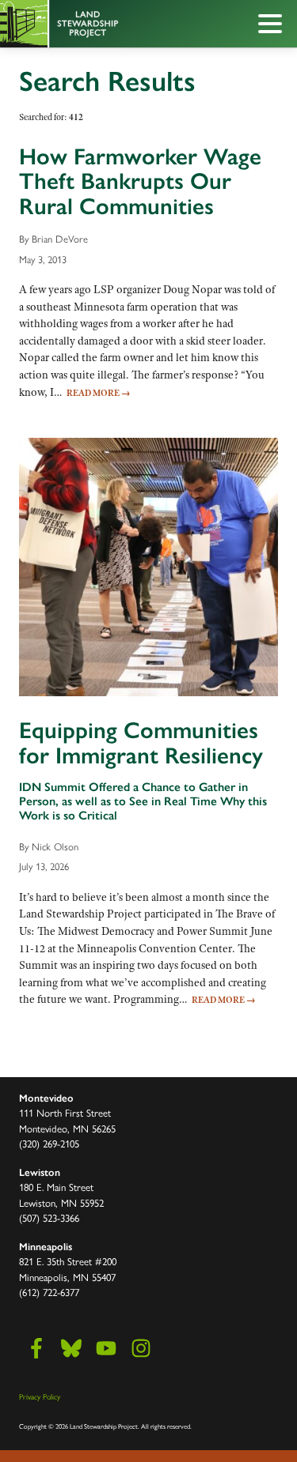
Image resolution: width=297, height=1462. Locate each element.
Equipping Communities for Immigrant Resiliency (141, 743)
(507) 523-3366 (49, 1217)
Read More (99, 392)
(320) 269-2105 (49, 1143)
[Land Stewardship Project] (113, 23)
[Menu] (274, 26)
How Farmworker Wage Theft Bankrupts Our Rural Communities (140, 181)
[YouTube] (106, 1348)
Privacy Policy (39, 1396)
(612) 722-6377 (49, 1291)
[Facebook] (36, 1348)
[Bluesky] (71, 1348)
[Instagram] (141, 1348)
